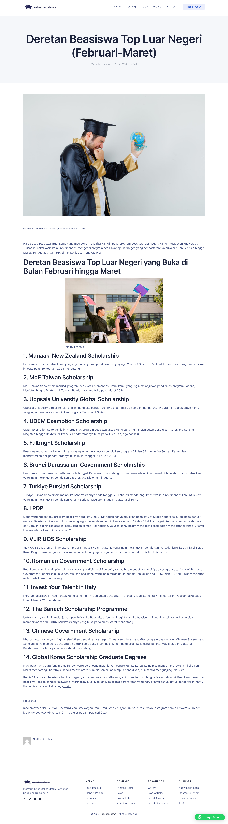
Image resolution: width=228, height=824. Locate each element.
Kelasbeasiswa (108, 814)
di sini (67, 686)
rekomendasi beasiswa (45, 228)
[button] (210, 817)
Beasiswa (28, 228)
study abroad (78, 228)
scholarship (64, 228)
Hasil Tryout (194, 6)
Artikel (133, 64)
